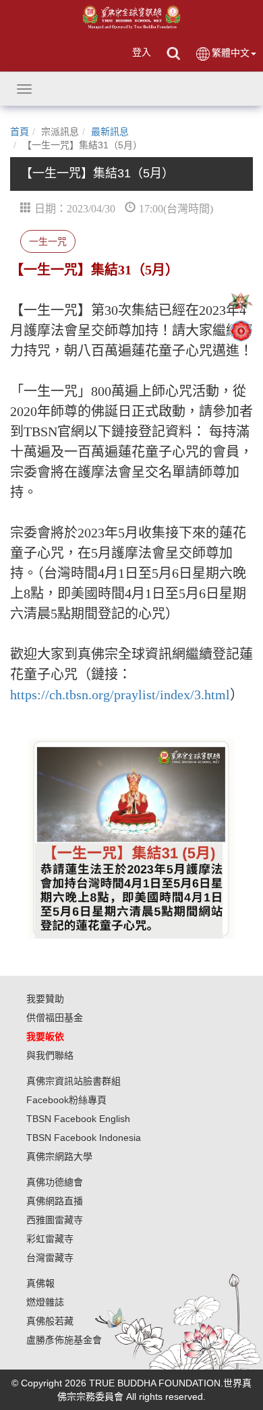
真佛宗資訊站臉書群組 (73, 1081)
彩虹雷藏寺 (50, 1238)
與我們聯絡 (50, 1055)
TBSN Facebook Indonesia (83, 1137)
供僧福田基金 (54, 1017)
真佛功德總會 (54, 1182)
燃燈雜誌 (45, 1302)
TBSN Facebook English (78, 1118)
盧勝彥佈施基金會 (64, 1339)
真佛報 (40, 1283)
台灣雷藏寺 (50, 1257)
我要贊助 (45, 998)
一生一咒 (48, 241)
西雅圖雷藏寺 (54, 1219)
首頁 (19, 131)
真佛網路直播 (54, 1201)
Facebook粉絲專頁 (66, 1099)
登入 (141, 52)
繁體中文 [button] (231, 52)
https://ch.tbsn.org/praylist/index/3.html (120, 694)
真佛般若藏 (50, 1321)
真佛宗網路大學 (59, 1156)
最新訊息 (110, 131)
